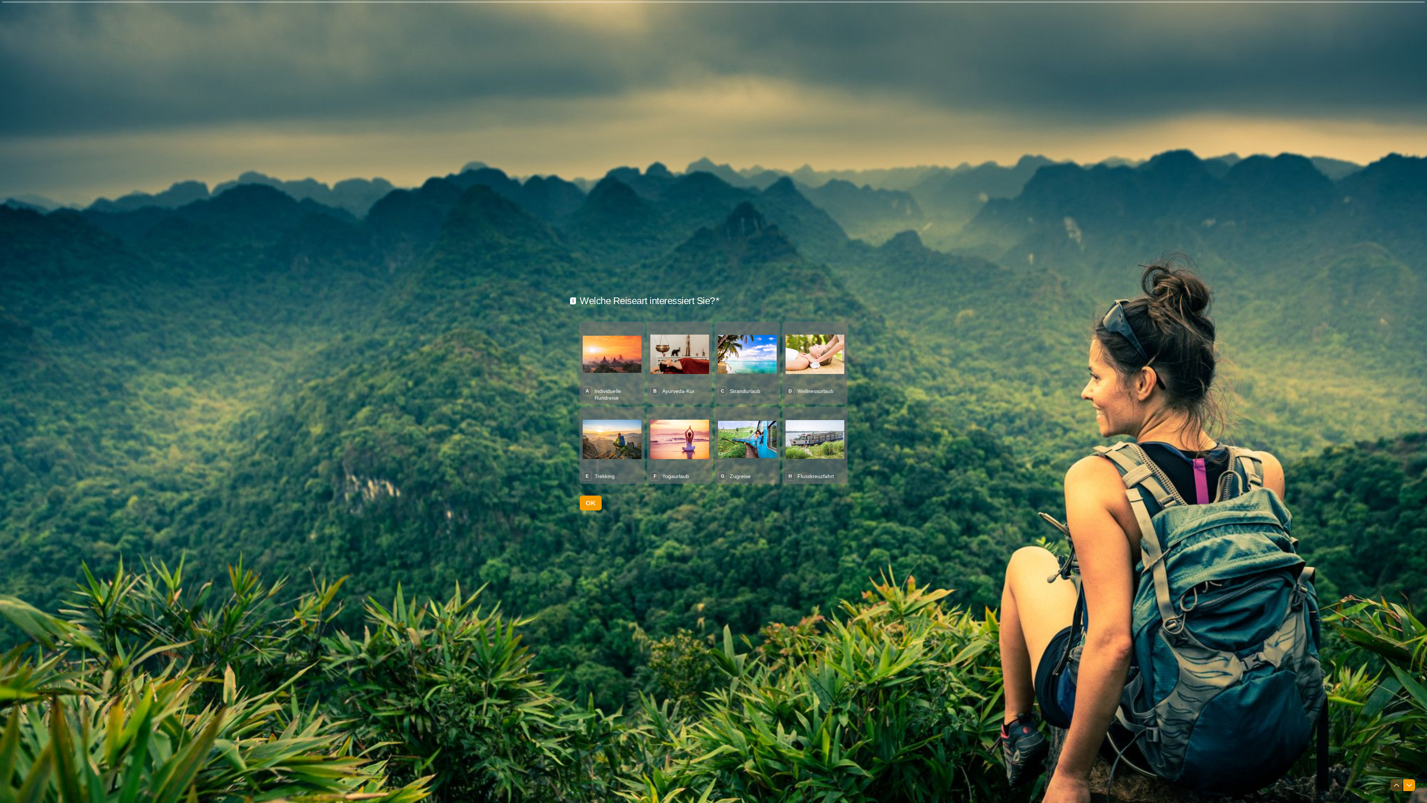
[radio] (612, 363)
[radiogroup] (713, 403)
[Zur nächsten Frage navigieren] (1409, 785)
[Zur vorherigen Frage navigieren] (1396, 785)
